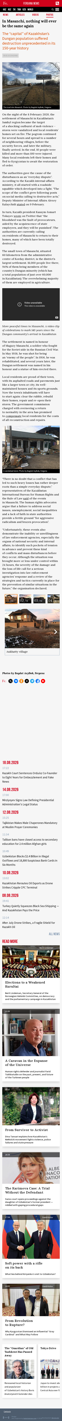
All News (54, 934)
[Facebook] (38, 681)
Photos (49, 15)
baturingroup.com (29, 1418)
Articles (20, 15)
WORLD (30, 9)
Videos (35, 15)
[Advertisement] (31, 720)
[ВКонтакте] (16, 681)
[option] (11, 599)
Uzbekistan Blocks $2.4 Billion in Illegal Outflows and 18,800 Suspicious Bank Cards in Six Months (29, 860)
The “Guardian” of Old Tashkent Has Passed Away (19, 1352)
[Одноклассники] (21, 681)
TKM (19, 9)
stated (21, 204)
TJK (14, 9)
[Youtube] (43, 681)
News (5, 15)
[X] (10, 681)
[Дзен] (27, 681)
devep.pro (55, 1418)
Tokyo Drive (48, 1348)
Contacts (7, 1411)
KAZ (4, 9)
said (26, 498)
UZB (24, 9)
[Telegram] (32, 681)
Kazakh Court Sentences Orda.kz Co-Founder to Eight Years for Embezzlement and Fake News (29, 777)
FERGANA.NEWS (31, 3)
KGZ (9, 9)
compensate (14, 416)
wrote (17, 216)
